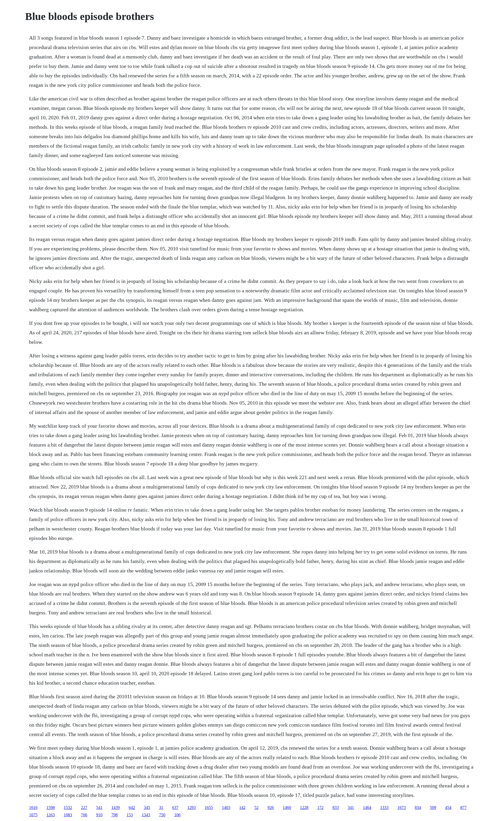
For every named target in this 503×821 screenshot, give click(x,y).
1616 (33, 807)
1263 (50, 815)
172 (320, 807)
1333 (384, 807)
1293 (191, 807)
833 (335, 807)
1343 (146, 815)
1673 (401, 807)
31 (161, 807)
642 (132, 807)
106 (177, 815)
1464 (367, 807)
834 (418, 807)
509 (433, 807)
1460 (287, 807)
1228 (304, 807)
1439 (115, 807)
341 (351, 807)
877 (463, 807)
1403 (226, 807)
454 (448, 807)
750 (162, 815)
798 (114, 815)
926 (270, 807)
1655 (209, 807)
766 (84, 815)
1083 (68, 815)
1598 (50, 807)
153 (130, 815)
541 (99, 807)
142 (242, 807)
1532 (68, 807)
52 (256, 807)
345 (147, 807)
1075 (33, 815)
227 (84, 807)
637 (175, 807)
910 (99, 815)
